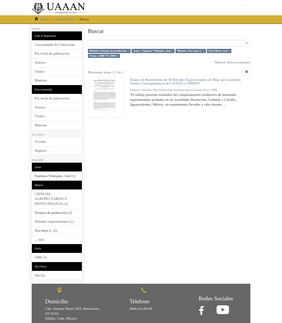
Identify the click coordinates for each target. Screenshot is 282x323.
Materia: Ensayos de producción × (109, 50)
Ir (247, 43)
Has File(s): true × (219, 50)
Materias (41, 80)
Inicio (44, 19)
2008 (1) (41, 257)
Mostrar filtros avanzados (232, 62)
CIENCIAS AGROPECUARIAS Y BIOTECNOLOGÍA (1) (51, 199)
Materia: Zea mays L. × (190, 50)
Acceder (40, 141)
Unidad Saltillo (64, 19)
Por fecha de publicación (52, 53)
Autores (40, 62)
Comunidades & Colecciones (55, 45)
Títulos (40, 71)
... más (39, 239)
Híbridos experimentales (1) (54, 221)
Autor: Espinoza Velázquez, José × (153, 50)
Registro (40, 150)
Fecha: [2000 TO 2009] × (103, 55)
